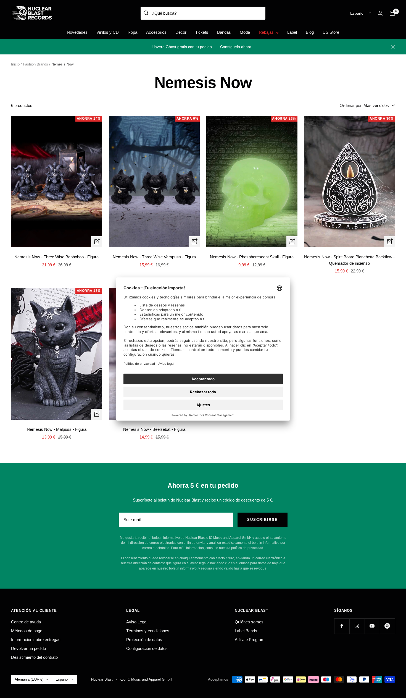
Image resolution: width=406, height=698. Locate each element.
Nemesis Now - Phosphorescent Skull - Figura (252, 256)
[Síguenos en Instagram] (357, 626)
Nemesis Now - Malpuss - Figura (56, 429)
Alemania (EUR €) (29, 679)
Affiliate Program (250, 639)
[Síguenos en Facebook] (341, 626)
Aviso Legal (136, 622)
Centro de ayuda (26, 622)
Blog (310, 32)
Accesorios (156, 32)
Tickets (201, 32)
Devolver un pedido (28, 648)
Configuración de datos (147, 648)
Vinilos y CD (107, 32)
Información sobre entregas (35, 639)
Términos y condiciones (147, 630)
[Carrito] (392, 13)
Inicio (15, 64)
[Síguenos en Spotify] (387, 626)
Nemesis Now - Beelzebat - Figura (154, 429)
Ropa (132, 32)
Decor (180, 32)
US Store (331, 32)
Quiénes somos (249, 622)
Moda (245, 32)
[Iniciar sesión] (380, 13)
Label (292, 32)
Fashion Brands (35, 64)
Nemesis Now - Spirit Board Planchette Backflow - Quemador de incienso (349, 260)
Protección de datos (144, 639)
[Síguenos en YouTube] (372, 626)
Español (357, 13)
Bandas (224, 32)
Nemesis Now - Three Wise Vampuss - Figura (154, 256)
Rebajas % (268, 32)
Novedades (77, 32)
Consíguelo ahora (235, 46)
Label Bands (246, 630)
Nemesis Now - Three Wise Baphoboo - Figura (56, 256)
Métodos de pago (26, 630)
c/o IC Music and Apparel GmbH (146, 679)
